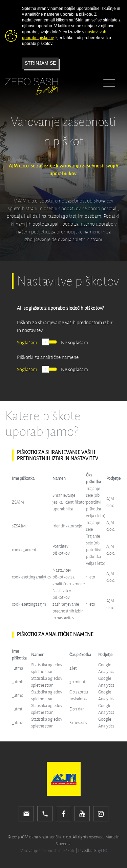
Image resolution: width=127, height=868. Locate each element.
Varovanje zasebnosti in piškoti (47, 850)
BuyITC (100, 850)
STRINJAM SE (40, 63)
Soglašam (27, 342)
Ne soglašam (74, 342)
